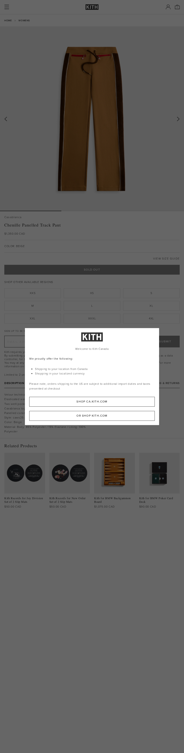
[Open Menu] (6, 7)
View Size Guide (166, 258)
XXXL (92, 318)
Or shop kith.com (91, 415)
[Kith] (92, 7)
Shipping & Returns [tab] (164, 383)
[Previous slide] (6, 119)
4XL (151, 318)
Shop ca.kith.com (91, 401)
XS (92, 293)
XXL (32, 318)
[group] (92, 119)
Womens (24, 20)
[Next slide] (178, 119)
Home (8, 20)
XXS (33, 293)
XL (151, 306)
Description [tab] (14, 383)
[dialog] (92, 376)
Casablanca (13, 217)
